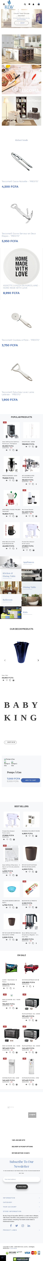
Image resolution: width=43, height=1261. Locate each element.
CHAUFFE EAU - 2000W (28, 441)
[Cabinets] (21, 111)
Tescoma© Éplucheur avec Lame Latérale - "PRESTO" (18, 393)
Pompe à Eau (14, 772)
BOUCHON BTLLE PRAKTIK (29, 900)
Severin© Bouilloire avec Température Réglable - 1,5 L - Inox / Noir (30, 934)
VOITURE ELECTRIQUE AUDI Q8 (30, 980)
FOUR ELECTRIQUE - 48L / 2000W (31, 1046)
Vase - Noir (5, 675)
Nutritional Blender (27, 509)
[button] (38, 660)
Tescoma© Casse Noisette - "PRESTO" (20, 181)
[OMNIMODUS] (21, 49)
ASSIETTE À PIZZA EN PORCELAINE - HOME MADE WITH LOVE (21, 286)
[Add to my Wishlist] (10, 450)
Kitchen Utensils (21, 140)
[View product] (36, 484)
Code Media (13, 1248)
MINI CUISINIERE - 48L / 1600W (11, 1046)
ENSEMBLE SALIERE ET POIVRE (31, 831)
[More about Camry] (11, 1107)
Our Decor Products (21, 629)
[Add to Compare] (13, 450)
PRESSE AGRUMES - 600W (9, 475)
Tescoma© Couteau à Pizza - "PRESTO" (21, 340)
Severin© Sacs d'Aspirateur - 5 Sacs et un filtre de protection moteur (11, 866)
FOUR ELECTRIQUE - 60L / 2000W (31, 1013)
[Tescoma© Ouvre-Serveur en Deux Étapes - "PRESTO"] (21, 213)
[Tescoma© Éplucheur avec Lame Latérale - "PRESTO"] (21, 371)
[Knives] (21, 79)
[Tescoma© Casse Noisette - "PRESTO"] (21, 160)
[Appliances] (11, 562)
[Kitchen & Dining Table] (32, 575)
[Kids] (11, 612)
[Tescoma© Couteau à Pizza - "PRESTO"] (21, 319)
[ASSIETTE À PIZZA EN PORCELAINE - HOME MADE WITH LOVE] (21, 266)
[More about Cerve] (32, 1115)
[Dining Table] (11, 587)
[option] (21, 18)
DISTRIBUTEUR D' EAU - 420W (10, 1078)
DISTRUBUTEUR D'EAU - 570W (30, 1078)
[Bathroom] (32, 600)
